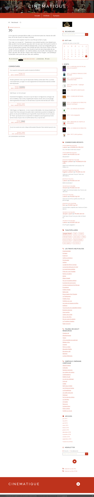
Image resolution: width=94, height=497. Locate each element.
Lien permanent (14, 58)
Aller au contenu (5, 1)
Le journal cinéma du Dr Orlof (70, 267)
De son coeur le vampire (69, 319)
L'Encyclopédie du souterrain (70, 340)
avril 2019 (65, 423)
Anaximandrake (67, 251)
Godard (81, 233)
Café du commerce (67, 258)
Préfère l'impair (66, 289)
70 (10, 30)
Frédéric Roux (66, 298)
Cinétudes (65, 368)
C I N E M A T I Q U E (47, 6)
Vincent (65, 187)
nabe (75, 233)
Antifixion (65, 305)
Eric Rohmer (76, 243)
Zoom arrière (66, 312)
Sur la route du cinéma (68, 397)
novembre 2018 (67, 434)
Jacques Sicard (67, 233)
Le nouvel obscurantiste (69, 269)
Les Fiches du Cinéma (68, 388)
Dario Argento (67, 243)
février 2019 (66, 427)
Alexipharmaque (67, 335)
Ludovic (65, 147)
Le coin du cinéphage (68, 379)
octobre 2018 (66, 437)
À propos (56, 16)
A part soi (65, 255)
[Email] (75, 461)
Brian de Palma (67, 240)
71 (20, 22)
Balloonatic (65, 292)
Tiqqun (64, 338)
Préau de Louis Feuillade (69, 271)
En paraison (66, 287)
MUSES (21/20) (74, 154)
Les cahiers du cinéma (68, 372)
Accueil (37, 16)
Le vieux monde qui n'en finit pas (71, 285)
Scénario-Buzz (66, 406)
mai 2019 (65, 421)
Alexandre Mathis (67, 349)
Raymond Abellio (78, 240)
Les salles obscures (68, 392)
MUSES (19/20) (75, 196)
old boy (24, 58)
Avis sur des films (67, 317)
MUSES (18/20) (79, 213)
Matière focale (66, 377)
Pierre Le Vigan (66, 347)
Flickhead (65, 395)
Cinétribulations (67, 374)
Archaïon (65, 253)
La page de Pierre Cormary (70, 264)
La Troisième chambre (68, 321)
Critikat (64, 383)
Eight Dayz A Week (67, 386)
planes (64, 276)
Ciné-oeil (65, 381)
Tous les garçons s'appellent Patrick (72, 308)
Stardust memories (67, 370)
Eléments (65, 353)
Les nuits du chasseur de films (70, 303)
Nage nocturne (66, 323)
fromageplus (22, 86)
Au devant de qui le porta (69, 283)
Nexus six (65, 404)
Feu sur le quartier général (69, 280)
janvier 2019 (66, 430)
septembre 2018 (67, 439)
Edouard (23, 121)
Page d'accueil (14, 22)
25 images (65, 402)
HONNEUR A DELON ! (77, 147)
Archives (46, 16)
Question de (66, 333)
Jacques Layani (67, 213)
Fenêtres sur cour (67, 301)
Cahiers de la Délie (67, 314)
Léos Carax (77, 237)
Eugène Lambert (68, 161)
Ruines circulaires (67, 273)
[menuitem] (37, 15)
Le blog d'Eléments (67, 356)
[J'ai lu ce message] (92, 495)
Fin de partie (66, 260)
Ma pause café (66, 351)
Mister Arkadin (66, 278)
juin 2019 (65, 418)
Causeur (65, 344)
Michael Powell (67, 237)
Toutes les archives (68, 441)
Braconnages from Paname (70, 294)
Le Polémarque (67, 296)
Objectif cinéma (67, 365)
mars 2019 (65, 425)
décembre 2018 (67, 432)
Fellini (83, 237)
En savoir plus (64, 495)
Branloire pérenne (67, 310)
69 (9, 22)
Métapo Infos (66, 342)
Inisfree (65, 262)
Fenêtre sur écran (67, 411)
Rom (64, 205)
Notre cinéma (66, 408)
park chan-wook (31, 58)
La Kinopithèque (67, 390)
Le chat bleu (66, 399)
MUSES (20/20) (75, 180)
